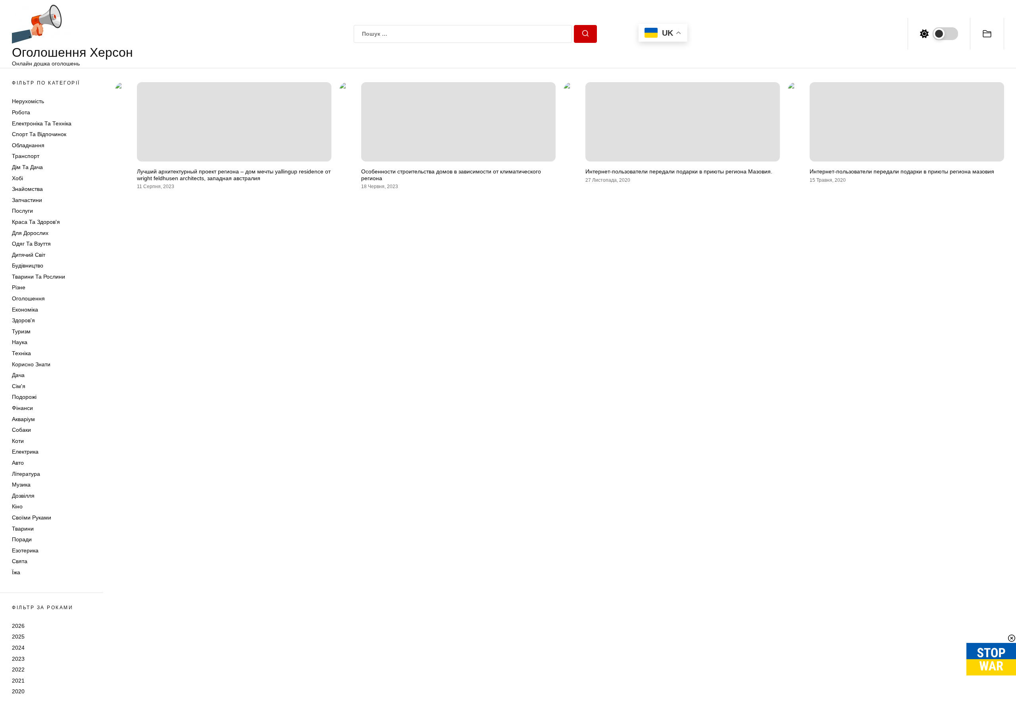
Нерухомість (28, 101)
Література (26, 474)
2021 (18, 680)
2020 (18, 691)
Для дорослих (30, 233)
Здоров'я (23, 320)
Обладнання (28, 145)
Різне (18, 287)
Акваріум (23, 419)
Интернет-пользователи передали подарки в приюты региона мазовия (902, 171)
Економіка (25, 309)
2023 (18, 659)
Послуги (22, 211)
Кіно (17, 506)
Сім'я (18, 386)
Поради (22, 539)
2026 (18, 626)
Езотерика (25, 550)
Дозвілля (23, 496)
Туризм (21, 331)
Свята (19, 561)
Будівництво (27, 265)
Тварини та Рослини (38, 276)
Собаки (21, 430)
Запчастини (27, 200)
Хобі (17, 178)
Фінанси (22, 408)
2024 (18, 648)
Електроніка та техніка (41, 123)
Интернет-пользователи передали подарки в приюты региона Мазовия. (678, 171)
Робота (21, 112)
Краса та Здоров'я (36, 222)
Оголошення (28, 298)
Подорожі (24, 397)
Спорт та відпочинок (39, 134)
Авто (18, 463)
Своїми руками (31, 517)
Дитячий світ (28, 255)
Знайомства (27, 189)
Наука (19, 342)
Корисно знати (31, 364)
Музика (21, 484)
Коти (18, 441)
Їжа (16, 572)
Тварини (23, 528)
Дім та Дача (27, 167)
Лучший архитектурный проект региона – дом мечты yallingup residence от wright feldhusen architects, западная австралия (234, 174)
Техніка (21, 353)
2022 (18, 669)
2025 (18, 636)
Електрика (25, 451)
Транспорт (25, 156)
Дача (18, 375)
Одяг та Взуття (31, 243)
